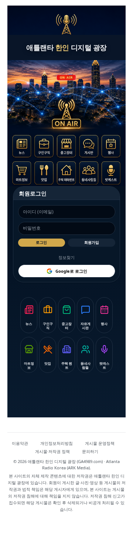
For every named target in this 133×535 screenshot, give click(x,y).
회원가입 (91, 242)
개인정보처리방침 (56, 443)
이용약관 (20, 443)
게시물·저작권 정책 (52, 451)
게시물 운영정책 (100, 443)
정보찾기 (66, 257)
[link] (24, 147)
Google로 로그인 (71, 271)
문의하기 (90, 451)
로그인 (41, 242)
